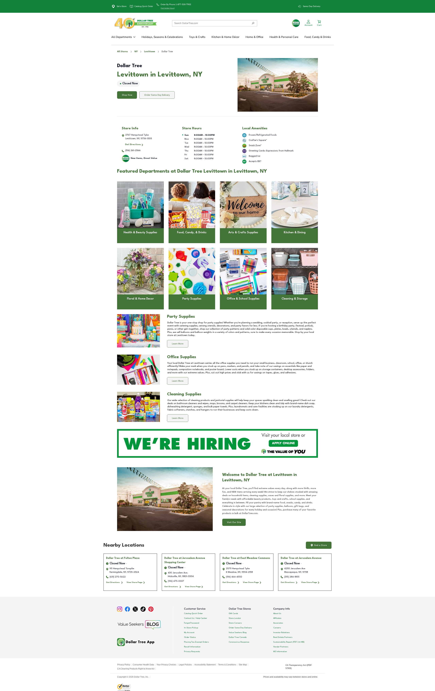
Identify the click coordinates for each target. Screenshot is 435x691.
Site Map (243, 664)
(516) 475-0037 (176, 581)
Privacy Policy (123, 664)
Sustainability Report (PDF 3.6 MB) (288, 642)
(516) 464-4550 (234, 577)
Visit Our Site (234, 522)
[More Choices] (296, 23)
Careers (277, 628)
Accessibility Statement (205, 664)
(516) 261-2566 (133, 150)
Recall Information (192, 647)
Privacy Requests (192, 652)
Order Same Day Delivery (157, 95)
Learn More (177, 344)
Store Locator (235, 618)
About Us (277, 614)
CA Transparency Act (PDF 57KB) (298, 666)
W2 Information (280, 652)
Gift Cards (233, 614)
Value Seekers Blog (238, 633)
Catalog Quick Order (193, 614)
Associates (278, 623)
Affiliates (277, 618)
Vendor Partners (280, 647)
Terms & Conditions (227, 664)
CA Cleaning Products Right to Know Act (135, 669)
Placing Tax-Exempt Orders (196, 642)
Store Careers (235, 623)
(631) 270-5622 (118, 577)
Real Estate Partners (282, 637)
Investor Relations (281, 633)
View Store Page (134, 582)
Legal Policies (185, 664)
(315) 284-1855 (291, 577)
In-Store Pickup (191, 628)
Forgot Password (191, 623)
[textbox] (270, 501)
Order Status (190, 637)
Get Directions (133, 144)
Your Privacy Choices (166, 664)
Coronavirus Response (239, 642)
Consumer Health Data (143, 664)
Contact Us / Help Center (195, 618)
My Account (189, 633)
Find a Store (320, 545)
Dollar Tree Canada (238, 637)
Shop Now (127, 95)
